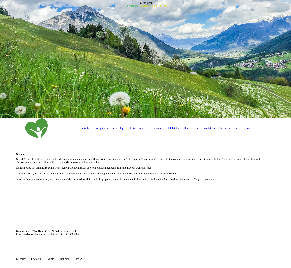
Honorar (247, 128)
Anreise (78, 258)
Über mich (189, 128)
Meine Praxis (227, 128)
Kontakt (207, 128)
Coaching (118, 128)
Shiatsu (51, 258)
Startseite (85, 128)
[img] (145, 59)
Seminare (158, 128)
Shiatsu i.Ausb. (136, 128)
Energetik (100, 128)
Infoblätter (173, 128)
